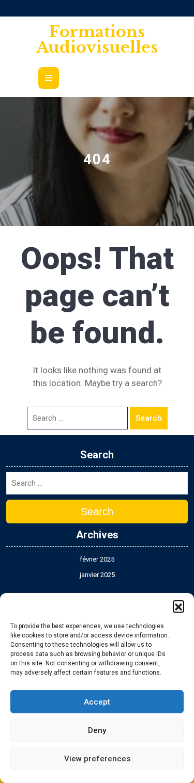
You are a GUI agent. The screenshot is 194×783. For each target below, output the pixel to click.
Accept (97, 702)
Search (149, 418)
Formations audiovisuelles (97, 39)
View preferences (97, 758)
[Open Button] (48, 76)
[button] (178, 606)
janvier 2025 (97, 575)
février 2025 (97, 559)
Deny (97, 730)
